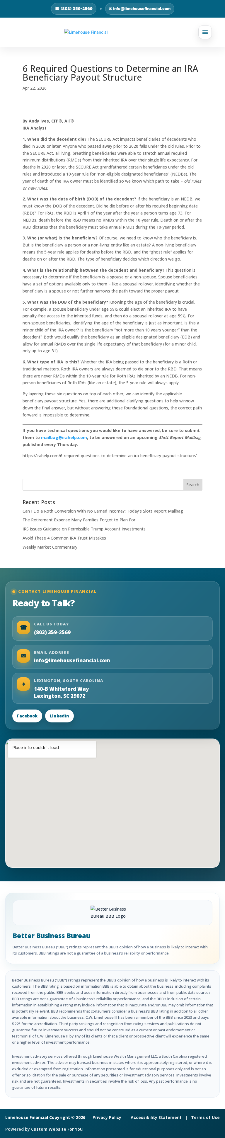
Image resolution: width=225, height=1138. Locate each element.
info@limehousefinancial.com (72, 660)
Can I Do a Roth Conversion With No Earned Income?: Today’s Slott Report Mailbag (103, 511)
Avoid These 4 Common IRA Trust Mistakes (64, 538)
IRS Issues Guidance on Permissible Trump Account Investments (84, 529)
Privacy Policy (107, 1117)
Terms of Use (205, 1117)
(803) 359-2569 (52, 632)
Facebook (27, 716)
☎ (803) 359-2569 (74, 8)
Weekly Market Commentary (50, 547)
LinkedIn (59, 716)
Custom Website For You (57, 1129)
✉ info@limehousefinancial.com (140, 8)
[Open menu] (205, 32)
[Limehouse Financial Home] (112, 32)
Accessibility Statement (156, 1117)
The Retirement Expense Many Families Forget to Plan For (79, 520)
